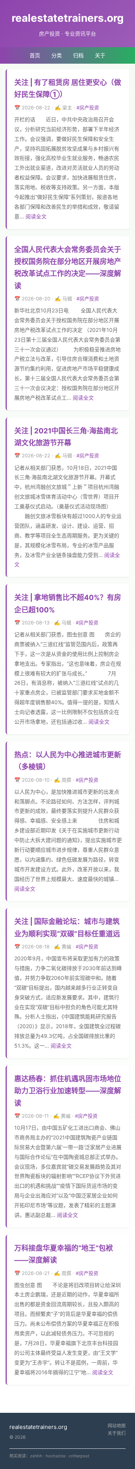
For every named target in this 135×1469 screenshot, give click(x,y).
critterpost (79, 1456)
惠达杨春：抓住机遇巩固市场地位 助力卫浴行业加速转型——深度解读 (67, 1091)
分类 (56, 55)
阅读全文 (36, 216)
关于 (100, 55)
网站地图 (117, 1426)
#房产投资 (87, 107)
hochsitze (55, 1456)
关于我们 (117, 1433)
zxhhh (36, 1456)
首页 (35, 55)
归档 (78, 55)
